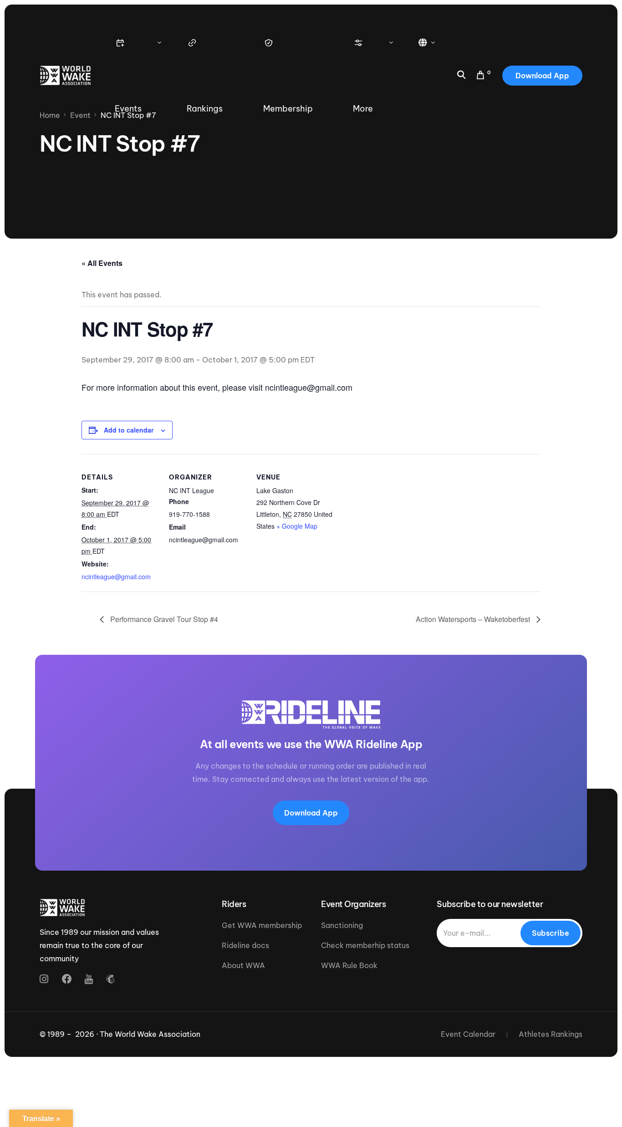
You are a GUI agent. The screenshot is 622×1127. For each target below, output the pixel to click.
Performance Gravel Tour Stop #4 (163, 619)
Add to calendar (128, 429)
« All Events (102, 263)
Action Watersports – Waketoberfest (474, 619)
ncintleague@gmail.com (116, 576)
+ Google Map (296, 525)
